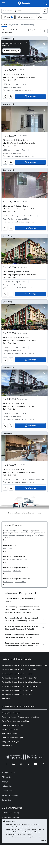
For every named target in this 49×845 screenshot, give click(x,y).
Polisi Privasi (36, 829)
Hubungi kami (7, 786)
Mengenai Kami (8, 772)
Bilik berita (6, 777)
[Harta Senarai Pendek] (44, 44)
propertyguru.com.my (10, 812)
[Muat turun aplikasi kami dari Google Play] (34, 757)
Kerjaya (5, 781)
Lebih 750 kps (8, 582)
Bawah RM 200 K (9, 560)
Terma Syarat (7, 800)
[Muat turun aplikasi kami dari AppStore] (14, 757)
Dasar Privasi (7, 791)
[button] (4, 24)
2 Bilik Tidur (17, 571)
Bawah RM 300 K (22, 560)
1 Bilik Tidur (7, 571)
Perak (11, 548)
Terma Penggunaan (10, 795)
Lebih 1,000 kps (20, 582)
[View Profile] (24, 38)
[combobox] (23, 10)
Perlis (5, 548)
